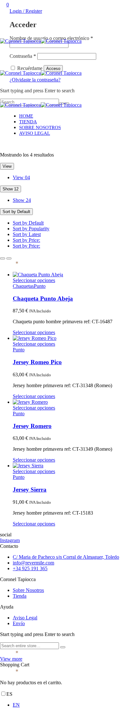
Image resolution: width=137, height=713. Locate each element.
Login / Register (26, 11)
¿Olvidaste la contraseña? (35, 79)
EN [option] (16, 705)
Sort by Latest (27, 234)
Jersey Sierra (30, 489)
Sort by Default (28, 223)
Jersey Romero (32, 426)
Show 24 (22, 200)
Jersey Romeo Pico (37, 362)
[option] (75, 705)
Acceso (53, 68)
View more (11, 659)
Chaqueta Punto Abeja (43, 298)
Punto (40, 286)
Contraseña (23, 56)
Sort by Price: (26, 240)
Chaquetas (23, 286)
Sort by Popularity (31, 228)
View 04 (21, 177)
